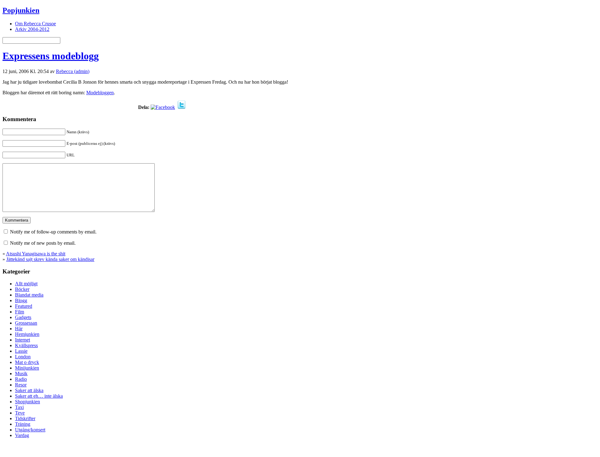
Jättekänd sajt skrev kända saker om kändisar (50, 259)
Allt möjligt (26, 283)
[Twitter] (182, 107)
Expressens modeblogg (50, 55)
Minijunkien (27, 368)
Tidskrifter (25, 418)
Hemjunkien (27, 334)
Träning (22, 424)
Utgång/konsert (30, 429)
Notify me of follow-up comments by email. (53, 231)
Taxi (19, 407)
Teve (20, 412)
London (23, 356)
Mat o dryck (27, 362)
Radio (21, 379)
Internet (22, 339)
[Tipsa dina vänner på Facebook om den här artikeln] (163, 107)
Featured (23, 306)
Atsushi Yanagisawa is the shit (35, 253)
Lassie (21, 351)
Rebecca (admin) (72, 71)
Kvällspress (26, 345)
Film (19, 311)
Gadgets (23, 317)
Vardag (22, 435)
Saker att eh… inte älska (39, 396)
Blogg (21, 300)
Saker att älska (29, 390)
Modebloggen (100, 92)
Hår (18, 328)
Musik (21, 373)
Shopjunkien (27, 401)
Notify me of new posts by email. (43, 243)
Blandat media (29, 294)
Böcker (22, 289)
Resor (21, 384)
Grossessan (26, 323)
